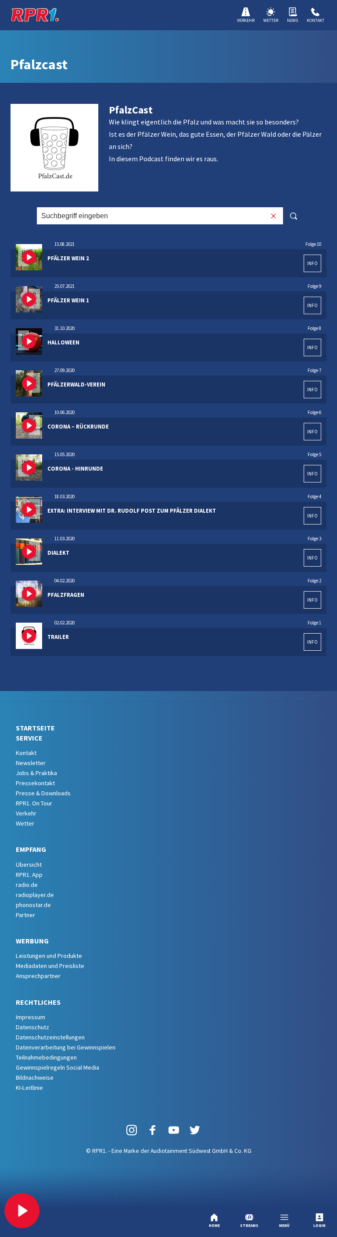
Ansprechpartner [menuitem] (38, 976)
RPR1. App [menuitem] (29, 875)
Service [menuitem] (29, 738)
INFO (312, 263)
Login (319, 1225)
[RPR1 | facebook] (152, 1129)
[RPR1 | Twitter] (195, 1129)
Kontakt (315, 20)
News (292, 20)
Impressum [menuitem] (30, 1017)
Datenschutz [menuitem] (32, 1027)
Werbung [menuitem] (32, 940)
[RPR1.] (35, 15)
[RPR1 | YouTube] (173, 1129)
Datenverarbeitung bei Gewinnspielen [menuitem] (65, 1047)
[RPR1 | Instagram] (131, 1129)
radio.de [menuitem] (27, 885)
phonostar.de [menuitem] (33, 905)
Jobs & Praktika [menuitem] (36, 773)
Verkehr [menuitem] (26, 813)
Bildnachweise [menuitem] (35, 1077)
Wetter (270, 20)
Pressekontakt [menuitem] (35, 783)
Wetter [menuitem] (25, 823)
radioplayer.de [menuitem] (35, 895)
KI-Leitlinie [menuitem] (29, 1088)
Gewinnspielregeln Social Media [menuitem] (57, 1067)
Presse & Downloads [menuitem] (43, 793)
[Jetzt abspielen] (29, 257)
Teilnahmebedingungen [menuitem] (46, 1057)
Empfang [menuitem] (31, 849)
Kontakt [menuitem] (26, 753)
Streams (249, 1225)
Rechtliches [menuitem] (38, 1002)
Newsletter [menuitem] (31, 763)
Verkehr (246, 20)
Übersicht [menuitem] (29, 864)
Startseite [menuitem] (35, 727)
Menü (284, 1225)
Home (214, 1225)
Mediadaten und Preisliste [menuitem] (50, 966)
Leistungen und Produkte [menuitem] (49, 956)
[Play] (21, 1210)
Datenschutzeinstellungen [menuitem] (50, 1037)
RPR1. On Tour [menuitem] (34, 803)
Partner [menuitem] (25, 915)
